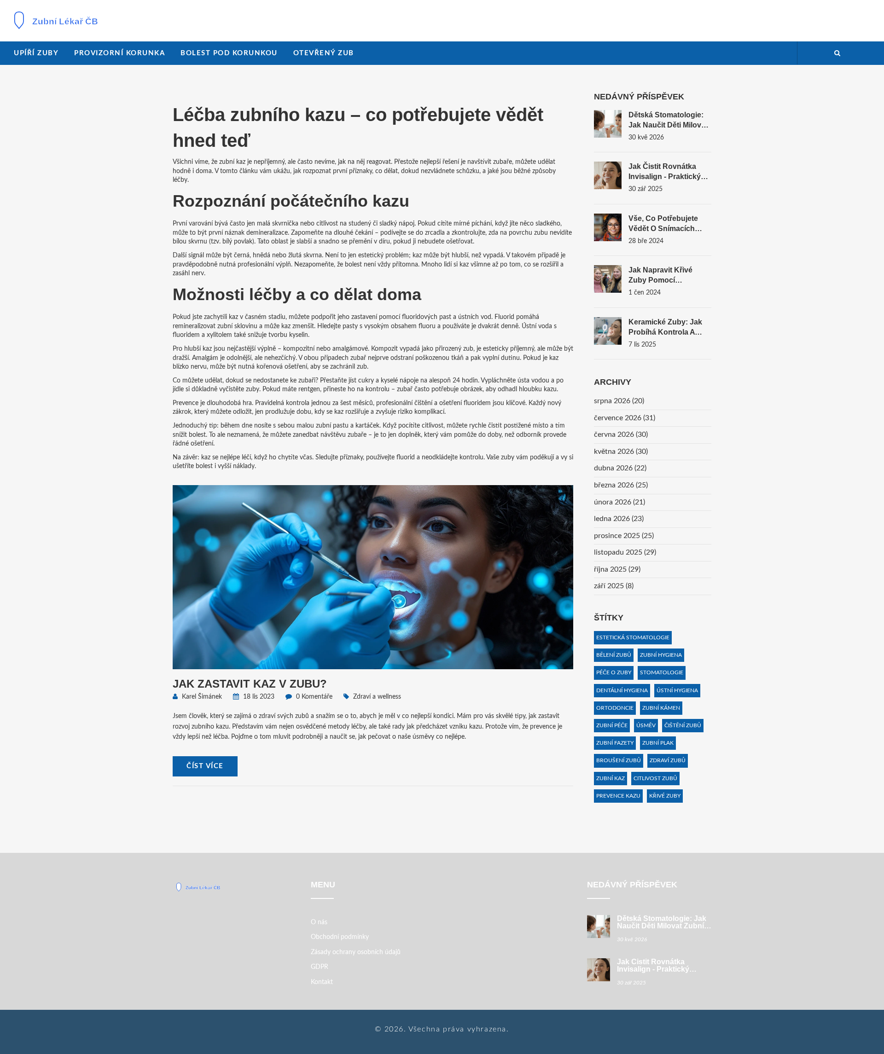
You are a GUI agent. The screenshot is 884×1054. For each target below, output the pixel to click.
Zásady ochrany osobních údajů (356, 952)
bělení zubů (613, 655)
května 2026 (621, 451)
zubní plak (658, 743)
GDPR (319, 967)
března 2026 (621, 485)
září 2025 (614, 586)
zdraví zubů (668, 760)
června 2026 (621, 434)
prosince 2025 (624, 535)
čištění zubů (682, 725)
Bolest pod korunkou (229, 53)
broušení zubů (618, 760)
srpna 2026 (619, 401)
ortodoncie (615, 708)
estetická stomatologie (632, 637)
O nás (319, 922)
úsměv (646, 725)
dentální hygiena (622, 690)
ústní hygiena (677, 690)
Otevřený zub (323, 53)
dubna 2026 (620, 468)
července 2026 (624, 418)
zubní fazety (615, 743)
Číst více (205, 766)
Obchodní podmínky (340, 937)
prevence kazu (618, 796)
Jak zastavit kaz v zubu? (250, 684)
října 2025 (617, 569)
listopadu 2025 (625, 552)
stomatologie (661, 672)
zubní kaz (610, 778)
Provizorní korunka (119, 53)
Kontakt (322, 982)
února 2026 (619, 502)
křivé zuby (664, 796)
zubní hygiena (661, 655)
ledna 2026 (619, 518)
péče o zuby (613, 672)
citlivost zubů (655, 778)
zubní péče (612, 725)
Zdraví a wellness (377, 697)
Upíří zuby (36, 53)
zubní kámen (661, 708)
